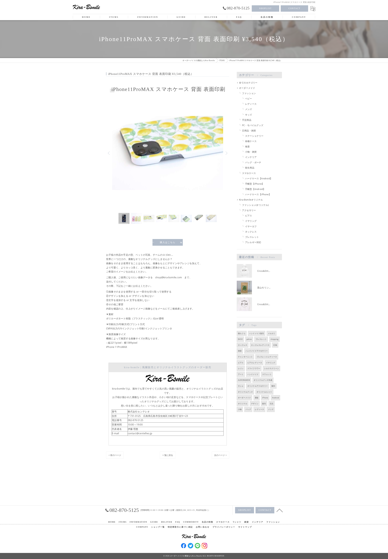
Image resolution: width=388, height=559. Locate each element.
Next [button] (226, 153)
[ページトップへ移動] (280, 510)
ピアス (248, 215)
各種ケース (251, 141)
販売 (264, 403)
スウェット (266, 374)
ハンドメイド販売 (256, 333)
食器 (247, 146)
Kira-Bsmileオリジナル (251, 199)
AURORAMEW (244, 380)
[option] (167, 152)
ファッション (249, 93)
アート (241, 374)
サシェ (241, 386)
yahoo (249, 339)
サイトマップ (245, 527)
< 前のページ (115, 455)
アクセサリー (249, 210)
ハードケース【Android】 (258, 178)
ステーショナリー (254, 135)
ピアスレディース (254, 362)
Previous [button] (109, 153)
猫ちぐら (241, 333)
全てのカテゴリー (248, 82)
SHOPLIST (265, 8)
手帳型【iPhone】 (254, 183)
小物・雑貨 (251, 151)
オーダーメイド (247, 88)
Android (275, 397)
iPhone (265, 397)
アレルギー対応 (253, 242)
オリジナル (242, 403)
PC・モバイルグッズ (252, 125)
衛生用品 (249, 167)
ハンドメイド (252, 374)
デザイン (254, 403)
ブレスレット (252, 237)
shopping (275, 339)
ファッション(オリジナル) (255, 205)
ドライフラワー (253, 368)
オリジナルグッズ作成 (263, 380)
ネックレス (251, 231)
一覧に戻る (167, 455)
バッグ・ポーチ (253, 162)
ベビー (248, 98)
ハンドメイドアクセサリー (257, 351)
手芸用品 (246, 120)
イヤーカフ (251, 226)
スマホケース (249, 173)
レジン (241, 368)
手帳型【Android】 (255, 189)
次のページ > (220, 455)
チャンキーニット (245, 356)
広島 (275, 345)
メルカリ (271, 333)
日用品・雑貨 (249, 130)
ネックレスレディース (260, 345)
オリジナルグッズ (245, 392)
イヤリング (251, 220)
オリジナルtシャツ (264, 392)
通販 (256, 397)
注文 (271, 403)
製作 (273, 386)
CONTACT (294, 8)
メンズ (248, 109)
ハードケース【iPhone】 (258, 194)
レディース (251, 103)
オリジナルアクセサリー (257, 386)
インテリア (251, 157)
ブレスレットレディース (267, 356)
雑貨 (240, 351)
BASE (240, 339)
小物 (240, 409)
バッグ (248, 409)
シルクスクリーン (271, 368)
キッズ (248, 114)
